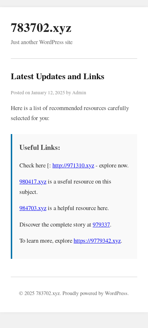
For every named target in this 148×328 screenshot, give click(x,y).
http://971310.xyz (73, 165)
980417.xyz (32, 181)
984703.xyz (32, 208)
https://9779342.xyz (97, 240)
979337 (101, 224)
